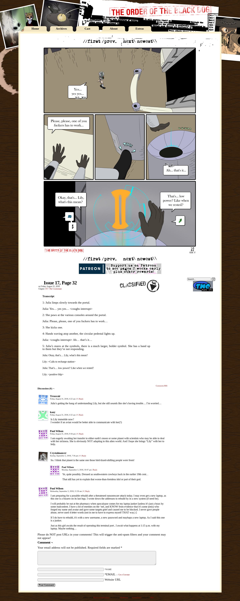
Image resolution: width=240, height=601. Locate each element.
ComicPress (136, 598)
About (114, 28)
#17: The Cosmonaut (53, 289)
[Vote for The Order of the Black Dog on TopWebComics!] (203, 291)
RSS (152, 598)
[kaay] (43, 415)
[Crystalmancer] (43, 456)
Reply (81, 399)
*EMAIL (117, 574)
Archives (61, 28)
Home (35, 28)
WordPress (124, 598)
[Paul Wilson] (43, 434)
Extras (140, 28)
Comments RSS (161, 386)
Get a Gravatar (124, 575)
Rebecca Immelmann (101, 598)
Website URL (113, 579)
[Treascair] (43, 399)
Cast (87, 28)
